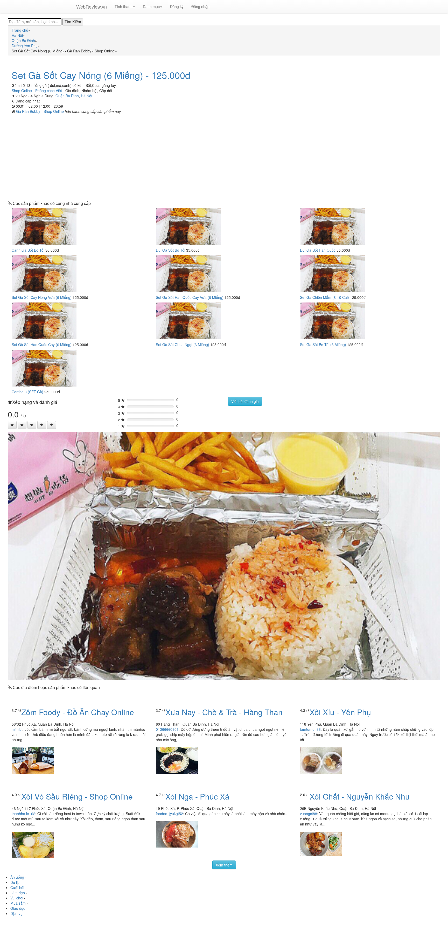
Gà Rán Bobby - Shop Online (40, 111)
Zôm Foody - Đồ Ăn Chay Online (77, 712)
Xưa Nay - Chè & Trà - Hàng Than (224, 712)
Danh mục (151, 6)
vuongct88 (308, 813)
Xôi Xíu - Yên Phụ (340, 712)
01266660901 (167, 729)
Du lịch (16, 882)
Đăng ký (177, 6)
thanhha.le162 (23, 813)
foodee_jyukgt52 (169, 813)
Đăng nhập (200, 6)
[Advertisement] (224, 159)
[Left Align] (12, 425)
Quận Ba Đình (67, 95)
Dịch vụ (16, 913)
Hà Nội (86, 95)
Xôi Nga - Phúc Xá (197, 796)
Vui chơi (16, 897)
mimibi (17, 729)
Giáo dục (17, 908)
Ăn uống (17, 877)
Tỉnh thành (123, 6)
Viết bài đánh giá (245, 401)
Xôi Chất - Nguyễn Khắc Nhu (360, 796)
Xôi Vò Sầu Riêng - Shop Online (77, 796)
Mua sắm (18, 903)
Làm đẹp (17, 892)
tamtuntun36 (310, 729)
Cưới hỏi (17, 887)
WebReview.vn (91, 6)
